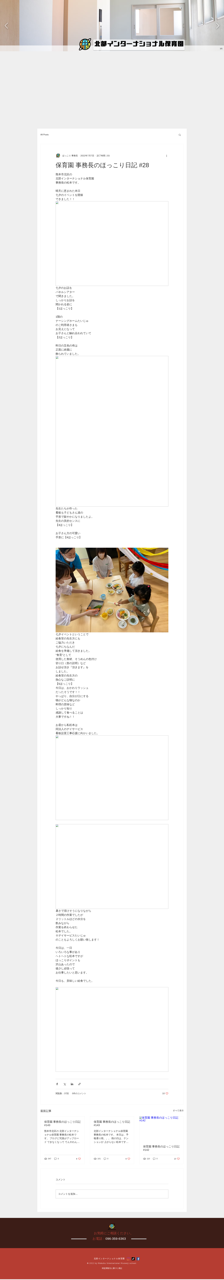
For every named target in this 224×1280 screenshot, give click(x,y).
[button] (112, 25)
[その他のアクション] (166, 155)
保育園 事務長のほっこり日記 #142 (161, 1148)
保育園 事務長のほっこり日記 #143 (62, 1123)
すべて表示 (178, 1110)
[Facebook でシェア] (57, 1084)
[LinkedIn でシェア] (72, 1084)
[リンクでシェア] (79, 1084)
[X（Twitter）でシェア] (64, 1084)
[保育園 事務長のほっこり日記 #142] (161, 1128)
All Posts (44, 134)
